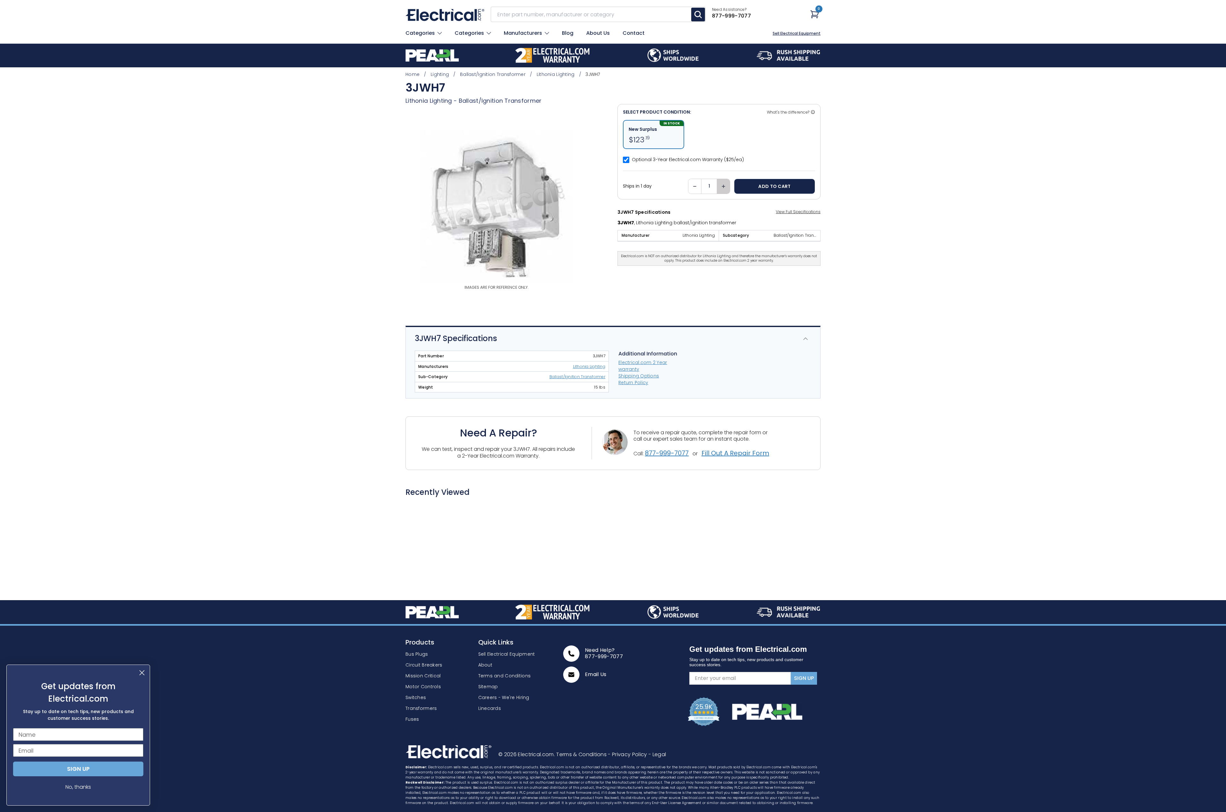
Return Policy (633, 382)
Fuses (412, 719)
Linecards (489, 708)
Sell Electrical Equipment (797, 33)
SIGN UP (804, 678)
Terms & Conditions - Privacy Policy (602, 754)
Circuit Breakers (423, 665)
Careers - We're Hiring (503, 697)
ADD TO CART (774, 186)
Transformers (421, 708)
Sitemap (488, 686)
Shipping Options (638, 376)
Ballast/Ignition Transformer (500, 101)
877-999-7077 (667, 453)
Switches (415, 697)
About (485, 665)
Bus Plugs (416, 654)
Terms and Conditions (504, 676)
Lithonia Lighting (589, 366)
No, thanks (78, 787)
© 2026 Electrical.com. (527, 754)
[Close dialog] (142, 672)
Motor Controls (423, 686)
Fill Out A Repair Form (735, 453)
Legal (657, 754)
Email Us (596, 674)
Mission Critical (423, 676)
